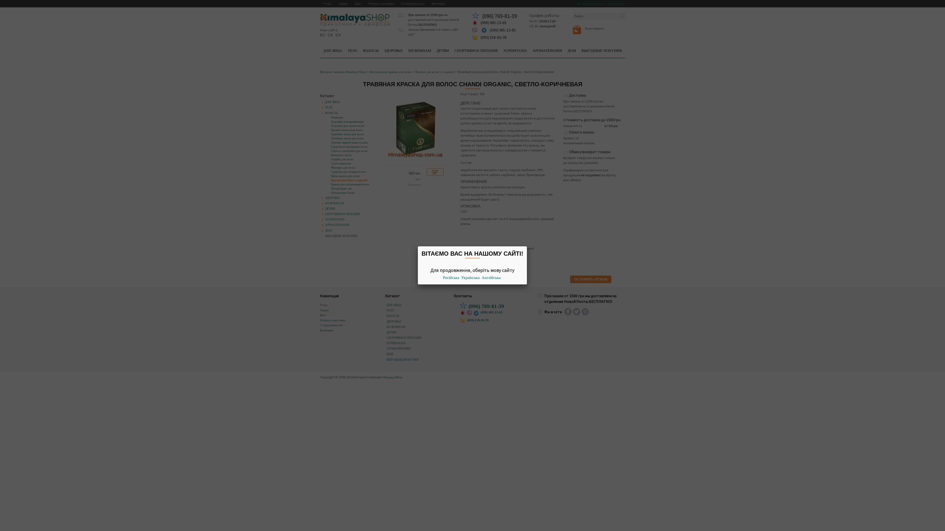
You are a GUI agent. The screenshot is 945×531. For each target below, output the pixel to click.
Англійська (491, 278)
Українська (470, 278)
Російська (451, 278)
